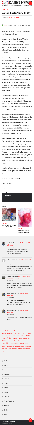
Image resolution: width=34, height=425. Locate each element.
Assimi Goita (14, 330)
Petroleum (20, 340)
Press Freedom (9, 401)
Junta (20, 338)
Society (6, 410)
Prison (22, 343)
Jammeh (15, 338)
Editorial (7, 365)
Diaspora (10, 333)
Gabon (22, 335)
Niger (3, 340)
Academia (4, 330)
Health (6, 383)
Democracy (28, 330)
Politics (5, 9)
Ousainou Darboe (14, 340)
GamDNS (9, 423)
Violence (28, 348)
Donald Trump (17, 333)
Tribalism (14, 348)
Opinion (6, 392)
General (6, 379)
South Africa (4, 348)
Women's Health (13, 351)
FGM (7, 335)
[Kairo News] (17, 3)
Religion (26, 343)
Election (3, 335)
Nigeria (7, 340)
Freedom (7, 374)
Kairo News (11, 421)
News (6, 388)
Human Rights (6, 338)
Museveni (25, 338)
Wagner (3, 351)
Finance (6, 370)
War (7, 351)
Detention (5, 333)
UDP (17, 348)
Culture (6, 361)
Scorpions (17, 346)
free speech (16, 336)
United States (22, 348)
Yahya (19, 351)
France (10, 335)
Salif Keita (4, 346)
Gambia (28, 336)
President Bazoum (15, 343)
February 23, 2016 (13, 17)
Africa (9, 331)
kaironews (7, 195)
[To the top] (30, 420)
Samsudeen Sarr (11, 346)
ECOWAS (28, 333)
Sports (6, 414)
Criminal (24, 330)
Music (29, 338)
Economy (23, 333)
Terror (9, 348)
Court (19, 330)
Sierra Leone (28, 346)
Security (22, 346)
